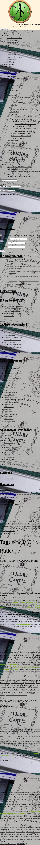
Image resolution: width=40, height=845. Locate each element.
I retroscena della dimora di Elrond (25, 129)
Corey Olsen (7, 438)
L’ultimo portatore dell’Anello (23, 131)
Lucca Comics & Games (14, 57)
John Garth (7, 455)
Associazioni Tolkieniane (19, 109)
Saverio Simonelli (34, 836)
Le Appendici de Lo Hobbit (23, 126)
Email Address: (4, 239)
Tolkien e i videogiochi (18, 148)
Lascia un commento (20, 695)
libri (25, 680)
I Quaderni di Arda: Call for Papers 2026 (19, 167)
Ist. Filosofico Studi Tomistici (13, 333)
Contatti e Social (12, 40)
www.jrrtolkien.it (5, 490)
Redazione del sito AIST (14, 38)
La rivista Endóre (9, 385)
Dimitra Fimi (7, 445)
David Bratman (8, 440)
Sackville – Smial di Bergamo (12, 340)
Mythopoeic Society (10, 335)
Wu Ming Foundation (10, 421)
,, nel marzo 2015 (25, 602)
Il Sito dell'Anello (9, 383)
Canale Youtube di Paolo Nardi (13, 373)
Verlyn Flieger (8, 462)
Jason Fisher (8, 450)
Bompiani (7, 371)
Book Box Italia (12, 271)
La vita (9, 69)
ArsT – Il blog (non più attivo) (12, 306)
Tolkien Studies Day (13, 52)
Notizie (25, 827)
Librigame (10, 150)
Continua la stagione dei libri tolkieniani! (29, 281)
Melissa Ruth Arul (14, 690)
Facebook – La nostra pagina (12, 311)
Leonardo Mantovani (33, 687)
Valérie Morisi (10, 695)
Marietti (6, 390)
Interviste (10, 88)
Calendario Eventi (9, 162)
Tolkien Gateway (9, 407)
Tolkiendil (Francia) (9, 349)
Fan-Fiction (14, 119)
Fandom (9, 107)
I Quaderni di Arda (9, 64)
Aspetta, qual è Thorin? (18, 100)
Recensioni (10, 83)
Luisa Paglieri (4, 690)
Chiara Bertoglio (29, 829)
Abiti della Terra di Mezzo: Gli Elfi (21, 136)
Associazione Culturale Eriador (13, 330)
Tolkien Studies (8, 416)
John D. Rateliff (8, 452)
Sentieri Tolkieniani (10, 342)
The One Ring (15, 155)
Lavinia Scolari (21, 687)
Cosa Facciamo (8, 45)
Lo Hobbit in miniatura (18, 160)
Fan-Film (14, 114)
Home (5, 33)
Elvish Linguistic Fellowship (12, 378)
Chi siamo (7, 35)
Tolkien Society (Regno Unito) (13, 347)
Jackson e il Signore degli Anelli (20, 97)
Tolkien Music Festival (10, 414)
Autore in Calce (18, 827)
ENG (5, 164)
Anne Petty (7, 435)
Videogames (11, 145)
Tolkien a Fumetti (12, 140)
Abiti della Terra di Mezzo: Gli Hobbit (22, 133)
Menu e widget (5, 29)
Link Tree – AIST (9, 316)
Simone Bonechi (5, 692)
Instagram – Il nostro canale (12, 313)
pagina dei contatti (9, 531)
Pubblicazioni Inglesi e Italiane (16, 71)
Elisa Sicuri (28, 685)
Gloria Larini (11, 687)
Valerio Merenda (13, 281)
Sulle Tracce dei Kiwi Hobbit (23, 117)
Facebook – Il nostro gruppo (12, 309)
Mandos (6, 388)
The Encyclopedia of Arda (12, 399)
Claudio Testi (21, 685)
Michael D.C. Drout (9, 459)
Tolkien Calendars (12, 143)
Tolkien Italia (8, 409)
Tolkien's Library (9, 419)
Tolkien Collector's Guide (11, 402)
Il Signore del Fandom (17, 138)
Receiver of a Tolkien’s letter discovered (19, 176)
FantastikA (10, 47)
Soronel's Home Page (10, 397)
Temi (5, 93)
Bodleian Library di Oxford (11, 368)
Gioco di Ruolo (11, 152)
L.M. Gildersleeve (9, 457)
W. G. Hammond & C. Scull (11, 464)
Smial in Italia (15, 112)
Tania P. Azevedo (17, 692)
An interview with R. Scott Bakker (17, 169)
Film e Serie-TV (12, 95)
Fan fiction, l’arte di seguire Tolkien (25, 121)
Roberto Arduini (19, 680)
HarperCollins (8, 380)
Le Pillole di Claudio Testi (15, 85)
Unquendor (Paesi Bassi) (11, 352)
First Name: (4, 243)
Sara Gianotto (35, 690)
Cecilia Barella (30, 683)
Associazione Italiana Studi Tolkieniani (28, 24)
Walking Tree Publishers (23, 624)
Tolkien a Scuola (12, 90)
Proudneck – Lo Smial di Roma (13, 337)
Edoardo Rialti (20, 832)
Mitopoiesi (10, 50)
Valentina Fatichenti (32, 839)
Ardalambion (8, 366)
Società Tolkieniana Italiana (12, 344)
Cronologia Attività (13, 59)
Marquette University (10, 392)
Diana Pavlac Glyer (9, 443)
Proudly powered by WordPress (14, 844)
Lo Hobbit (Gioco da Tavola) (19, 157)
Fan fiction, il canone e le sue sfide (25, 124)
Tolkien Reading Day (13, 54)
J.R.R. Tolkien (8, 66)
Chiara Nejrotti (11, 685)
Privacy (2, 844)
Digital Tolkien (8, 376)
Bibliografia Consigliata (11, 74)
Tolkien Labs (11, 81)
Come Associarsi (12, 42)
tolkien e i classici (30, 692)
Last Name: (3, 247)
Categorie (3, 184)
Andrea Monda (5, 683)
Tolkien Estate (8, 404)
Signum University (9, 395)
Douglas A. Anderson (10, 447)
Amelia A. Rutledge (33, 680)
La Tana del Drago (9, 62)
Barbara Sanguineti (17, 683)
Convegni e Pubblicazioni (15, 78)
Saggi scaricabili (12, 76)
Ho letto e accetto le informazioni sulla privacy (16, 235)
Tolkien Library (8, 411)
